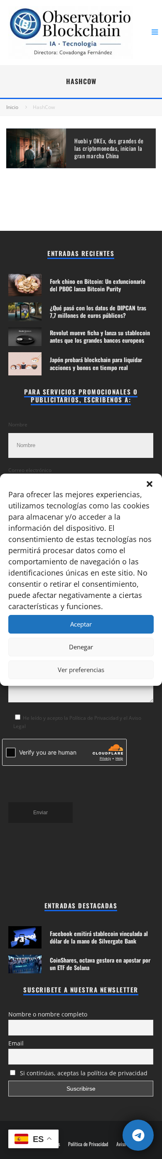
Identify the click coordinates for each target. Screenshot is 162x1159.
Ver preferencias (81, 669)
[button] (149, 484)
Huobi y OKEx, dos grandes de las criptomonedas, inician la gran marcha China (109, 148)
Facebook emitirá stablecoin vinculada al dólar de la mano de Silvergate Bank (99, 937)
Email (16, 1043)
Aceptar (81, 624)
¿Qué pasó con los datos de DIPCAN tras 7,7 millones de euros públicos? (98, 311)
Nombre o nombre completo (47, 1014)
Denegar (81, 647)
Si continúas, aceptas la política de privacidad (82, 1073)
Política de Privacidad (88, 1144)
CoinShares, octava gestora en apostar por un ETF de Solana (100, 964)
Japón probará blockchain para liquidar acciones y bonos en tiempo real (96, 363)
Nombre (17, 424)
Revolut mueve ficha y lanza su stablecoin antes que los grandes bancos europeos (100, 336)
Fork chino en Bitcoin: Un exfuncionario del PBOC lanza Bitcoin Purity (97, 285)
